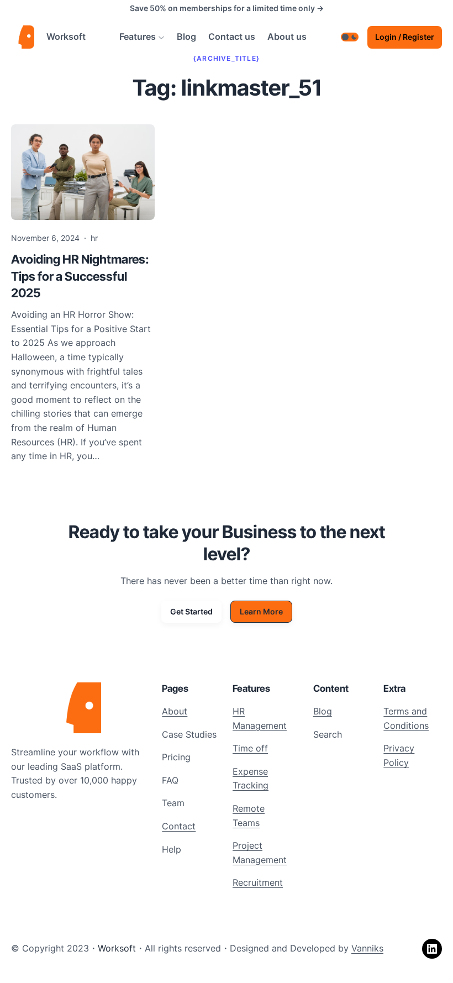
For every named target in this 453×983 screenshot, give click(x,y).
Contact (179, 826)
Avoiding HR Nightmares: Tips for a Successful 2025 (80, 276)
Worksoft (66, 36)
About (174, 711)
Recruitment (258, 882)
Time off (250, 748)
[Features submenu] (161, 37)
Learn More (261, 611)
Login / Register (404, 36)
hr (94, 238)
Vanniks (367, 948)
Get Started (191, 611)
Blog (322, 711)
